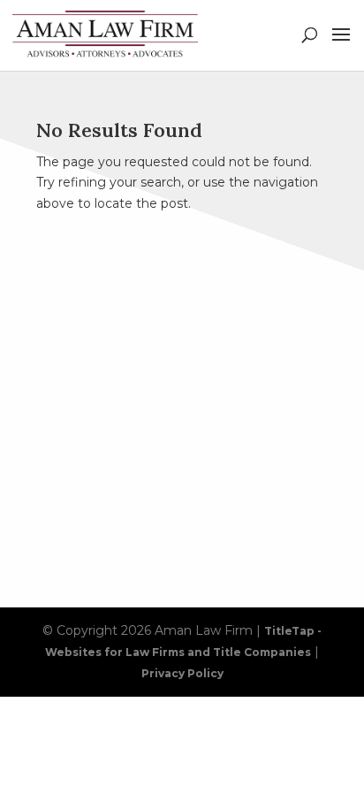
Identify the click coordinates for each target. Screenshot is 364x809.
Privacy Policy (182, 673)
